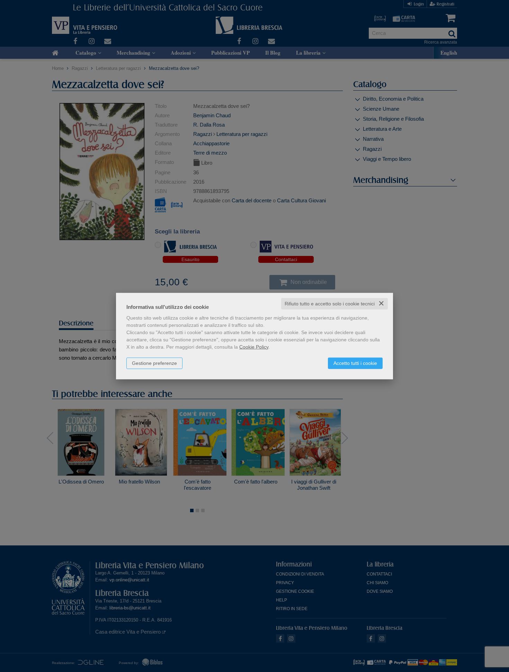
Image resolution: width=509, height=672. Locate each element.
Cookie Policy (253, 347)
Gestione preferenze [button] (154, 363)
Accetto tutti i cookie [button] (355, 363)
